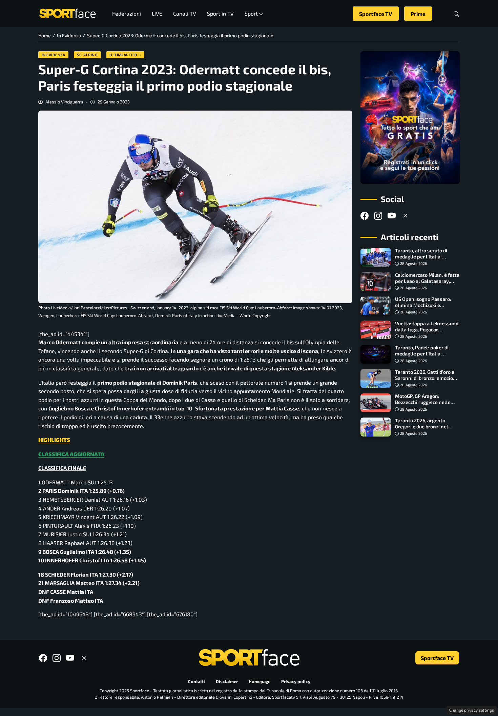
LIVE (157, 13)
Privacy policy (295, 681)
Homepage (259, 681)
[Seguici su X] (405, 216)
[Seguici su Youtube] (392, 216)
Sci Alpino (87, 55)
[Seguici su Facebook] (364, 216)
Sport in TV (220, 13)
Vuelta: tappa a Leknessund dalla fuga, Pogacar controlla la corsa (426, 329)
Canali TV (184, 13)
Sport (251, 13)
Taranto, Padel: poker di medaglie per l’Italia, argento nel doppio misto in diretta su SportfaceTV (426, 357)
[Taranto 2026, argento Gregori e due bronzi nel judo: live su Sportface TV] (375, 427)
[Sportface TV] (410, 117)
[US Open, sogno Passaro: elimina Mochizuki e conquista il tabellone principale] (375, 305)
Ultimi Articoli (125, 55)
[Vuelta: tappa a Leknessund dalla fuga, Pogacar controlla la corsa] (375, 330)
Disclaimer (227, 681)
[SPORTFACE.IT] (67, 12)
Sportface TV (375, 14)
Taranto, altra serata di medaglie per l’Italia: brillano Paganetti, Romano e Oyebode (426, 260)
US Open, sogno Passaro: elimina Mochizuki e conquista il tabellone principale (423, 308)
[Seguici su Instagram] (378, 216)
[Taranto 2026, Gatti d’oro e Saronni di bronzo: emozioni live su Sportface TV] (375, 378)
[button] (456, 14)
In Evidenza (53, 55)
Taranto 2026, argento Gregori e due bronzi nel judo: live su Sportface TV (423, 427)
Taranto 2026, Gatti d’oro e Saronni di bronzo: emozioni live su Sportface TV (426, 378)
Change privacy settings (471, 710)
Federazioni (126, 13)
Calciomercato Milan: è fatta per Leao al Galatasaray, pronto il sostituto (427, 281)
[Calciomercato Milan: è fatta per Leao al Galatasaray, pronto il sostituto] (375, 281)
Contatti (196, 681)
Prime (418, 14)
